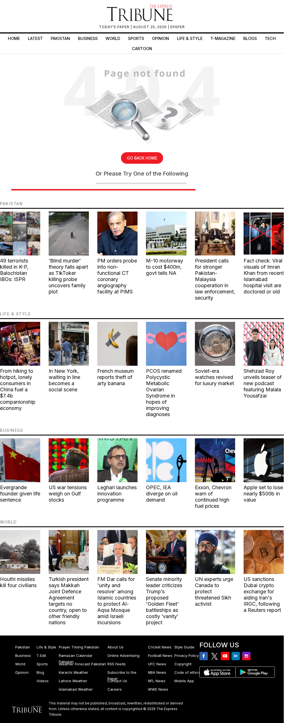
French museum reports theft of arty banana (115, 377)
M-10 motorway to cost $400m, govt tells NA (164, 267)
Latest (35, 38)
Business (88, 38)
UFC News (157, 664)
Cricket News (160, 647)
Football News (160, 655)
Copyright (183, 664)
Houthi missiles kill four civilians (18, 582)
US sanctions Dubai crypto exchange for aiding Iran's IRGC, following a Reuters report (262, 594)
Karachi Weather (73, 672)
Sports (136, 38)
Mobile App (184, 681)
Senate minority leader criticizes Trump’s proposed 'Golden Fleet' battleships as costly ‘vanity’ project (164, 600)
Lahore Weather (73, 681)
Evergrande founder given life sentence (20, 493)
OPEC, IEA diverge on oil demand (161, 493)
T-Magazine (222, 38)
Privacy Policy (186, 655)
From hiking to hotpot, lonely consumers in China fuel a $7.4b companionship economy (17, 389)
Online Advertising (123, 655)
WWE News (158, 689)
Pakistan (60, 38)
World (112, 38)
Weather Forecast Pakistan (82, 664)
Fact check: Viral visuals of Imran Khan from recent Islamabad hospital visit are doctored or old (264, 276)
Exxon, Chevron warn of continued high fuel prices (213, 496)
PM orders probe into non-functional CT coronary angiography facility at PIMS (117, 276)
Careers (114, 689)
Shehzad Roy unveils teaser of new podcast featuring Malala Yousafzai (263, 383)
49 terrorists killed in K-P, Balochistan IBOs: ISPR (14, 270)
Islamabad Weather (76, 689)
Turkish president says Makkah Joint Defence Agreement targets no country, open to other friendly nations (69, 600)
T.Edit (41, 655)
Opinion (160, 38)
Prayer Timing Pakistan (79, 647)
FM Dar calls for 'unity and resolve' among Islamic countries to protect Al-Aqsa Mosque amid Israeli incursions (116, 600)
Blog (40, 672)
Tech (270, 38)
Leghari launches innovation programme (117, 493)
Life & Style (189, 38)
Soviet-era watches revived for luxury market (214, 377)
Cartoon (142, 48)
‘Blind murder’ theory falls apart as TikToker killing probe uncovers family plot (68, 276)
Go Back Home (142, 158)
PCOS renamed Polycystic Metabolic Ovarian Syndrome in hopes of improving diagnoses (164, 392)
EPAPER (177, 27)
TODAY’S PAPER (114, 27)
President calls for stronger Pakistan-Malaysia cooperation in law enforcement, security (215, 279)
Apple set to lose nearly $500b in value (263, 493)
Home (14, 38)
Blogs (250, 38)
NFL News (156, 681)
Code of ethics (187, 672)
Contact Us (117, 681)
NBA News (157, 672)
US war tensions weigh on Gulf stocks (68, 493)
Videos (43, 681)
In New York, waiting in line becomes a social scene (64, 380)
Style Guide (184, 647)
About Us (115, 647)
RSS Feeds (116, 664)
